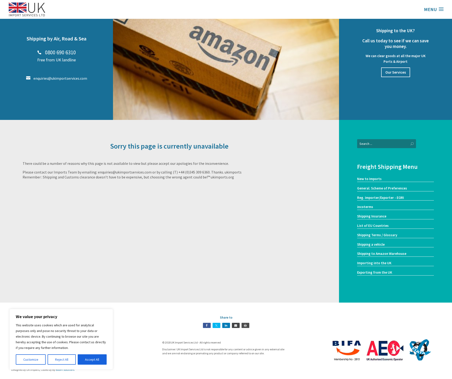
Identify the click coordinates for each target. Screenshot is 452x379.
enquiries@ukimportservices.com (56, 78)
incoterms (365, 207)
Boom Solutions (65, 369)
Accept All (92, 359)
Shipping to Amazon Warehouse (381, 253)
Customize (30, 359)
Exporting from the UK (374, 272)
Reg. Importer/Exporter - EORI (380, 197)
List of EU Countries (373, 225)
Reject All (61, 359)
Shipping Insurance (371, 216)
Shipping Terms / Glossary (377, 235)
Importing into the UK (374, 263)
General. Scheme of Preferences (382, 188)
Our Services (395, 72)
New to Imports (369, 179)
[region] (61, 339)
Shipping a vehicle (371, 244)
